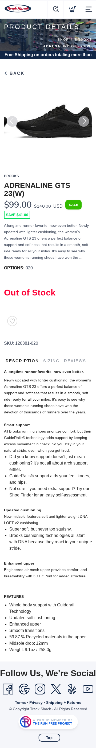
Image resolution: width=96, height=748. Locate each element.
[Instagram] (40, 689)
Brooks (83, 40)
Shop (63, 40)
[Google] (24, 689)
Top (49, 738)
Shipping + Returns (63, 702)
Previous (12, 121)
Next (83, 121)
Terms (20, 702)
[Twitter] (56, 689)
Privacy (36, 702)
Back (16, 73)
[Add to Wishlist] (12, 321)
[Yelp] (72, 689)
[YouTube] (88, 689)
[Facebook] (8, 689)
